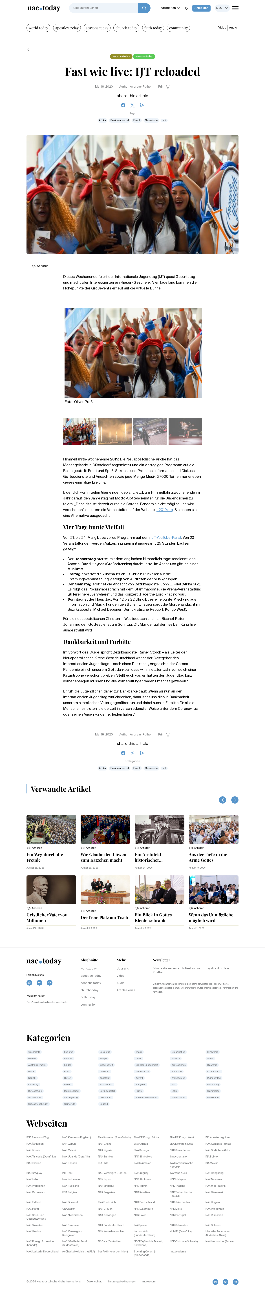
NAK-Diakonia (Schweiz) (184, 1241)
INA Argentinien (179, 1156)
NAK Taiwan (140, 1186)
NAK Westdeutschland (111, 1231)
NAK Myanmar (214, 1179)
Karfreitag (33, 1085)
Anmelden (201, 8)
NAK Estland (33, 1202)
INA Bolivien (212, 1156)
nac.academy (178, 1251)
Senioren (68, 1052)
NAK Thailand (177, 1186)
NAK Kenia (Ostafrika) (218, 1144)
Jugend (104, 1104)
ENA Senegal (141, 1150)
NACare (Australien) (109, 1241)
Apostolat (105, 1078)
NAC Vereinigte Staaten (112, 1173)
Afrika (102, 120)
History (67, 1078)
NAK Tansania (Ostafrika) (41, 1156)
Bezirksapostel (120, 120)
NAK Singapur (106, 1186)
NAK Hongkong (215, 1173)
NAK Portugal (178, 1215)
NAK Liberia (33, 1150)
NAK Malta (176, 1209)
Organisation (178, 1052)
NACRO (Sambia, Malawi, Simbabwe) (148, 1243)
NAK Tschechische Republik (181, 1194)
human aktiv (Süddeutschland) (144, 1233)
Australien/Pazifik (37, 1065)
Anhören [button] (42, 266)
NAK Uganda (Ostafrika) (76, 1156)
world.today (38, 27)
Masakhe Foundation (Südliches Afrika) (218, 1233)
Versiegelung (71, 1098)
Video (222, 27)
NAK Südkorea (142, 1179)
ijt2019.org (164, 510)
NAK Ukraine (33, 1231)
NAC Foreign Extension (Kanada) (40, 1243)
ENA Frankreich (107, 1202)
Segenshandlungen (38, 1104)
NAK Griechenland (180, 1202)
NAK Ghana (104, 1144)
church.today (126, 27)
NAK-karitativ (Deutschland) (42, 1251)
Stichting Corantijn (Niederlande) (145, 1253)
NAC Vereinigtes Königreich (72, 1233)
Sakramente (213, 1091)
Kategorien (168, 8)
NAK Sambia (105, 1156)
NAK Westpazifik (216, 1186)
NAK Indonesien (71, 1179)
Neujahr (32, 1078)
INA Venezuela (178, 1173)
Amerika (176, 1059)
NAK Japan (104, 1179)
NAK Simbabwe (143, 1156)
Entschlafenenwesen (146, 1098)
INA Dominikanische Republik (181, 1165)
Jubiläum (104, 1072)
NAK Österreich (35, 1192)
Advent (139, 1078)
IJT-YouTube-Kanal (166, 538)
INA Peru (67, 1173)
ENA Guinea (141, 1144)
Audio (233, 27)
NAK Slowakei (34, 1225)
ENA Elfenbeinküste (181, 1144)
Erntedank (177, 1072)
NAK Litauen (105, 1209)
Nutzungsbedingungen (122, 1281)
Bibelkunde (212, 1098)
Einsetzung (213, 1085)
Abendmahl (106, 1098)
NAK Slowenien (71, 1225)
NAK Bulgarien (106, 1192)
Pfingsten (140, 1085)
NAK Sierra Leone (180, 1150)
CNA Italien (68, 1209)
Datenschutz (95, 1281)
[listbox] (222, 8)
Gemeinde (151, 120)
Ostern (67, 1085)
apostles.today (67, 27)
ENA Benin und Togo (38, 1137)
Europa (103, 1059)
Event (136, 120)
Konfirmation (213, 1072)
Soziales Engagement (147, 1065)
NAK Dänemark (214, 1192)
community (178, 27)
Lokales (68, 1059)
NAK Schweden (179, 1225)
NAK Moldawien (215, 1209)
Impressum (149, 1281)
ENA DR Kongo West (182, 1137)
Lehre (174, 1091)
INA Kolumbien (142, 1163)
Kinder (67, 1065)
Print (161, 86)
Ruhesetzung (35, 1091)
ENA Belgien (69, 1192)
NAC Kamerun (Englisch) (76, 1137)
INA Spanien (141, 1225)
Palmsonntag (214, 1078)
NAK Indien (32, 1179)
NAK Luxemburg (143, 1209)
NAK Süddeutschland (110, 1225)
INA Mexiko (212, 1163)
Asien (139, 1059)
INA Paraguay (34, 1173)
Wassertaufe (34, 1098)
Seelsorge (105, 1052)
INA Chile (103, 1163)
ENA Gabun (69, 1144)
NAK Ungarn (213, 1202)
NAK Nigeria (105, 1150)
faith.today (153, 27)
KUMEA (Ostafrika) (181, 1231)
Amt (174, 1085)
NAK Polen (140, 1215)
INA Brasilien (33, 1163)
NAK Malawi (69, 1150)
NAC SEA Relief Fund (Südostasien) (74, 1243)
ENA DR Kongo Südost (147, 1137)
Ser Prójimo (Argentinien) (113, 1251)
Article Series (126, 990)
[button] (34, 848)
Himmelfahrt (106, 1085)
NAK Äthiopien (35, 1144)
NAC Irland (32, 1209)
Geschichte (34, 1052)
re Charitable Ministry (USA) (78, 1251)
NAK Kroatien (142, 1192)
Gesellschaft (106, 1065)
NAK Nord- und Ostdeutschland (36, 1217)
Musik (31, 1072)
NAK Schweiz (213, 1225)
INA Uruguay (141, 1173)
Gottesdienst (178, 1098)
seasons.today (97, 27)
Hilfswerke (212, 1052)
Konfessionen (179, 1065)
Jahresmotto (142, 1072)
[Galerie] (133, 351)
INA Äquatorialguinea (218, 1137)
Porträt (139, 1091)
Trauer (139, 1052)
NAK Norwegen (107, 1215)
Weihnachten (178, 1078)
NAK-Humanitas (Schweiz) (221, 1241)
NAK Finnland (70, 1202)
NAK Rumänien (214, 1215)
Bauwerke (212, 1065)
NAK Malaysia (178, 1179)
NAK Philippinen (35, 1186)
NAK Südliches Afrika (218, 1150)
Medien (32, 1059)
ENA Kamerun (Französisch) (114, 1137)
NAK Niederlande (72, 1215)
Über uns (123, 968)
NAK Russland (70, 1186)
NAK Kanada (69, 1163)
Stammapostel (71, 1091)
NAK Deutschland (144, 1202)
